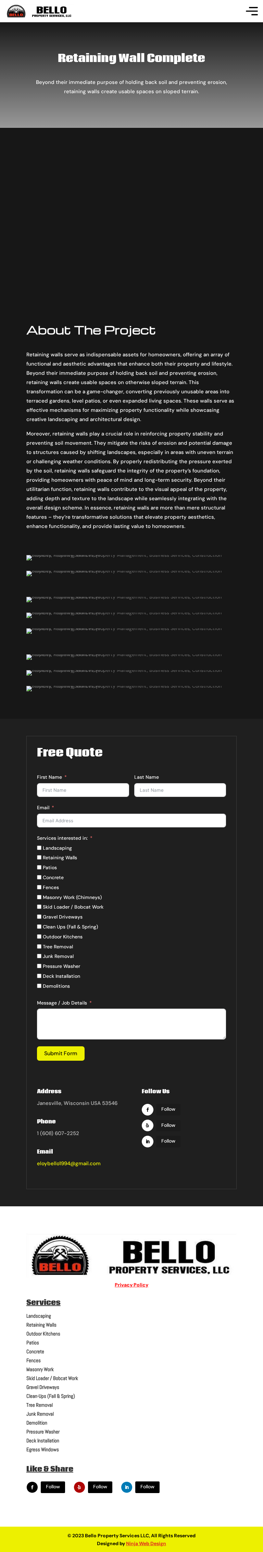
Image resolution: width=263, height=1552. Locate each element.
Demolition (36, 1422)
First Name (49, 777)
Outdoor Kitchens (43, 1333)
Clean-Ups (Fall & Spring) (50, 1396)
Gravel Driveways (42, 1387)
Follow (168, 1109)
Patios (32, 1342)
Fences (33, 1360)
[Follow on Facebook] (147, 1110)
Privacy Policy (131, 1285)
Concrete (35, 1351)
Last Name (146, 777)
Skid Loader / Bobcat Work (52, 1378)
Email (43, 807)
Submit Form (60, 1053)
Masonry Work (40, 1369)
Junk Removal (40, 1414)
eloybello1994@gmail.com (69, 1163)
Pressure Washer (43, 1431)
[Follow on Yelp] (147, 1125)
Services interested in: (62, 838)
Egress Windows (42, 1449)
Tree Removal (39, 1405)
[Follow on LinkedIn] (147, 1141)
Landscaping (38, 1316)
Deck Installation (42, 1440)
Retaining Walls (41, 1324)
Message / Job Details (62, 1003)
